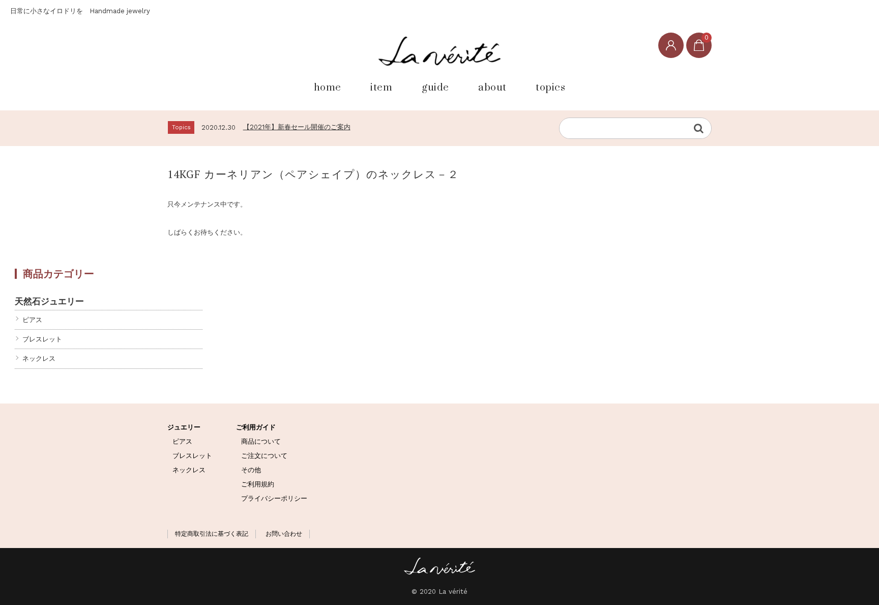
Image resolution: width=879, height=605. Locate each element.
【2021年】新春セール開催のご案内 (296, 127)
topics (550, 87)
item (381, 87)
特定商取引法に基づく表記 (211, 533)
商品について (261, 441)
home (327, 87)
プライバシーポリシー (274, 498)
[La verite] (439, 51)
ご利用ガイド (256, 427)
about (492, 87)
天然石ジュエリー (49, 301)
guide (435, 87)
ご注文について (264, 455)
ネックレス (38, 358)
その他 (251, 470)
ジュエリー (183, 427)
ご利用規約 (257, 484)
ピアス (32, 320)
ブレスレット (42, 339)
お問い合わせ (284, 533)
